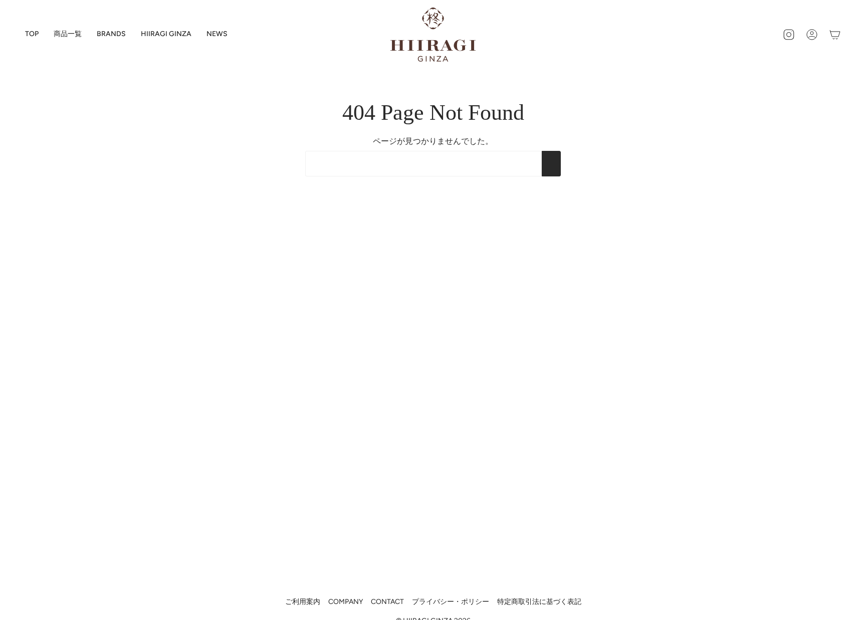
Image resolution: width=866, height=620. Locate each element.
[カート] (834, 34)
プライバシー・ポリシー (450, 601)
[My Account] (811, 34)
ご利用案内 (302, 601)
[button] (111, 34)
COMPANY (345, 601)
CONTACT (387, 601)
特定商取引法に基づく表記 (539, 601)
